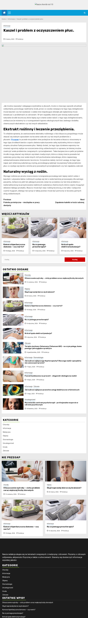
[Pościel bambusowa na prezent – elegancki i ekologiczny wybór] (13, 376)
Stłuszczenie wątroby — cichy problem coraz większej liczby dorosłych (54, 278)
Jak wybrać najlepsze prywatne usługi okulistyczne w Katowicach (52, 390)
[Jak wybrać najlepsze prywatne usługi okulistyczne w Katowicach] (13, 390)
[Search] (84, 13)
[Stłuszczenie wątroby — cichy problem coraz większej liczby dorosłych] (13, 278)
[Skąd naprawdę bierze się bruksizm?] (13, 292)
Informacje (6, 26)
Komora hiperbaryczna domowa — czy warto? (14, 245)
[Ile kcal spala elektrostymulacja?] (73, 227)
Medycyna (6, 432)
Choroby (28, 275)
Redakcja (20, 39)
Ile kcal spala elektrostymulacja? (70, 245)
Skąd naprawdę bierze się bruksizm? (40, 292)
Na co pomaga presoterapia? (39, 245)
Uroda (5, 447)
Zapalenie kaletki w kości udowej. (70, 201)
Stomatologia (38, 357)
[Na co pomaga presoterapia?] (44, 227)
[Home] (4, 12)
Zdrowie (28, 343)
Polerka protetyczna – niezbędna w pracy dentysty (21, 202)
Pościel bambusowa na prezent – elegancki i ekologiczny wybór (51, 376)
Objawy (27, 289)
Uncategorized (30, 399)
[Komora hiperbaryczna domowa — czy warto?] (15, 227)
